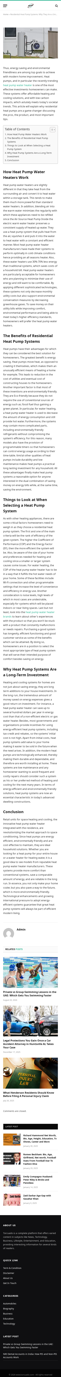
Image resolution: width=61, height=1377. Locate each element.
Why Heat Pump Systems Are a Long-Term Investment (29, 154)
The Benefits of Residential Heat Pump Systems (27, 140)
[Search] (56, 5)
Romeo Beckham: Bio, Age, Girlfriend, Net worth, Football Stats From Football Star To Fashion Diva (39, 1159)
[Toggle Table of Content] (51, 129)
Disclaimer (8, 1273)
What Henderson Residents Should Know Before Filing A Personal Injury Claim (28, 1094)
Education (8, 1318)
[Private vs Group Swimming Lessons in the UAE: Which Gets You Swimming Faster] (30, 972)
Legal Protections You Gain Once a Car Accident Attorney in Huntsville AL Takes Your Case (28, 1044)
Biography (8, 1308)
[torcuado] (30, 6)
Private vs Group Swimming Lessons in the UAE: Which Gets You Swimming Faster (29, 993)
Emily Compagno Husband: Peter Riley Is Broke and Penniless (38, 1179)
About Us (8, 1278)
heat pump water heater (17, 85)
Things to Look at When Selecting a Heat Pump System (28, 147)
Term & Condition (12, 1268)
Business (8, 1313)
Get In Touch (9, 1283)
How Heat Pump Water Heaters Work (27, 134)
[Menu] (5, 5)
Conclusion (13, 160)
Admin (21, 929)
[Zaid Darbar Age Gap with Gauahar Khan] (11, 1200)
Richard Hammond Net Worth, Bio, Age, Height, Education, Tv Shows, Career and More (40, 1138)
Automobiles (9, 1303)
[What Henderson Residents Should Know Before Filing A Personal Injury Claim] (30, 1073)
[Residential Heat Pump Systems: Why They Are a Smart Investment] (30, 43)
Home (5, 14)
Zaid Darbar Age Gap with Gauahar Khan (37, 1197)
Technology (9, 1323)
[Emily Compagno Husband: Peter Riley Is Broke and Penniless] (11, 1181)
